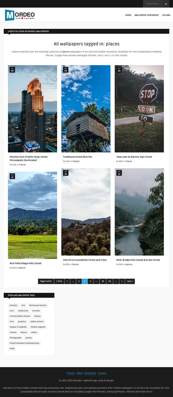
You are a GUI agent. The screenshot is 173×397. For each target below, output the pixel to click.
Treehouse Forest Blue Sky (77, 156)
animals (13, 305)
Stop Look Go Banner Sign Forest (134, 156)
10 (103, 281)
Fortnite (36, 311)
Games (37, 316)
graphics (22, 321)
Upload (166, 15)
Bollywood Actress (37, 305)
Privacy (71, 373)
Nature (128, 264)
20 (109, 281)
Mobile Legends (38, 327)
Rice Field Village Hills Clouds (25, 263)
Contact (102, 373)
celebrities (23, 311)
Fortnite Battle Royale (20, 316)
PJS (120, 161)
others (34, 332)
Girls (12, 321)
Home (128, 15)
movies (13, 332)
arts (23, 305)
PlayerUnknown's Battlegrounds (24, 343)
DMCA (79, 373)
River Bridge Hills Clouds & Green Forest (138, 260)
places (29, 338)
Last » (130, 281)
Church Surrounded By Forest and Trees (85, 260)
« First (59, 281)
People (75, 161)
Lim (14, 164)
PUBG (12, 348)
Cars (12, 311)
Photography (15, 338)
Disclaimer (90, 373)
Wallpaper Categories (147, 15)
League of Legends (18, 327)
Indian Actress (37, 321)
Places (22, 164)
